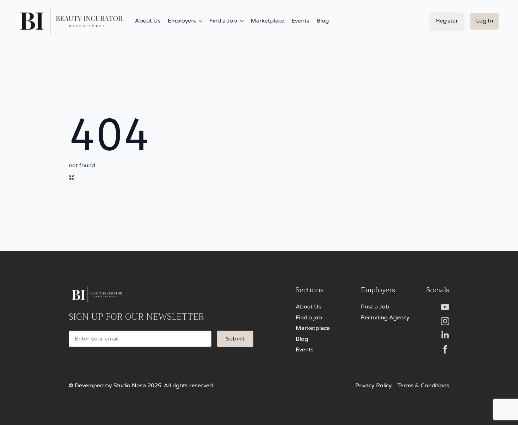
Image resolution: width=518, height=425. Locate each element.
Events (300, 21)
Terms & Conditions (423, 385)
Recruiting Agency (385, 317)
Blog (322, 21)
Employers (182, 21)
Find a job (309, 317)
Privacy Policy (373, 385)
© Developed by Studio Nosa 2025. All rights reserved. (141, 385)
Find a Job (223, 21)
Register (447, 21)
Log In (484, 21)
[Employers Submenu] (199, 21)
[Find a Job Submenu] (240, 21)
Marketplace (267, 21)
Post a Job (375, 306)
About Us (148, 21)
